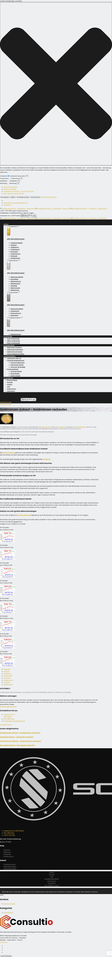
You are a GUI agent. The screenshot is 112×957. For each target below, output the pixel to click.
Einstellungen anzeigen (23, 197)
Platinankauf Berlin (10, 869)
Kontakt (10, 382)
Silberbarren (14, 290)
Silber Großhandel (13, 341)
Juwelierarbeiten (9, 356)
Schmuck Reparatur (17, 363)
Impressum (7, 205)
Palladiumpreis (15, 334)
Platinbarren (14, 311)
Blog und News (12, 380)
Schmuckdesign (12, 369)
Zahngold (13, 256)
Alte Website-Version (51, 885)
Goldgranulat (15, 258)
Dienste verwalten (10, 189)
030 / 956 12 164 (9, 719)
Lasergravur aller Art (14, 358)
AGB (8, 387)
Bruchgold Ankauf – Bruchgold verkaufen (17, 745)
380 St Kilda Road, (6, 936)
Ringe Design (15, 374)
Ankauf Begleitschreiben (15, 354)
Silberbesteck (15, 284)
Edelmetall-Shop (14, 347)
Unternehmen (8, 378)
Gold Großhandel (13, 339)
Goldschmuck (15, 254)
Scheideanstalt (9, 345)
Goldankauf (61, 427)
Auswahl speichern (35, 197)
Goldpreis (16, 243)
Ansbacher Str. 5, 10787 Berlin (10, 216)
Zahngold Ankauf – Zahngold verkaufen (16, 737)
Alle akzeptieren (5, 197)
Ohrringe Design (16, 371)
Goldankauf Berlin (10, 864)
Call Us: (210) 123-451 (7, 938)
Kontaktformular (6, 402)
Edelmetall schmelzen (14, 352)
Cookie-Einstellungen (6, 956)
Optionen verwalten (10, 187)
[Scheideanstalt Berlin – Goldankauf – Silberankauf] (18, 209)
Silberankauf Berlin (10, 867)
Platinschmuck (15, 313)
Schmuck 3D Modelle (17, 367)
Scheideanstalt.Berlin (51, 879)
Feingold (13, 245)
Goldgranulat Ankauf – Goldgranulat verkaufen (20, 733)
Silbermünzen (15, 288)
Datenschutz (11, 389)
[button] (56, 83)
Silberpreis (16, 277)
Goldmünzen (15, 249)
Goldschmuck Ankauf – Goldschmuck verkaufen (20, 741)
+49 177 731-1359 (5, 211)
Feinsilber (13, 286)
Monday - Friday (5, 940)
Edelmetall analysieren (15, 350)
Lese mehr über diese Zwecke (14, 193)
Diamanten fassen (17, 365)
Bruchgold (14, 252)
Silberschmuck (15, 281)
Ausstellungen (8, 913)
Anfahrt (9, 385)
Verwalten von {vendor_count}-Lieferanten (19, 191)
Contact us (4, 942)
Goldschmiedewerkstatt (15, 361)
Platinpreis (16, 309)
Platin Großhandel (13, 343)
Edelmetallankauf (80, 427)
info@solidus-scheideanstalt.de (11, 213)
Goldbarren (14, 247)
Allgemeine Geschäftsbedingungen (16, 203)
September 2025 (9, 904)
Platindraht (14, 315)
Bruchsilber (14, 279)
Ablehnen (13, 197)
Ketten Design (15, 376)
